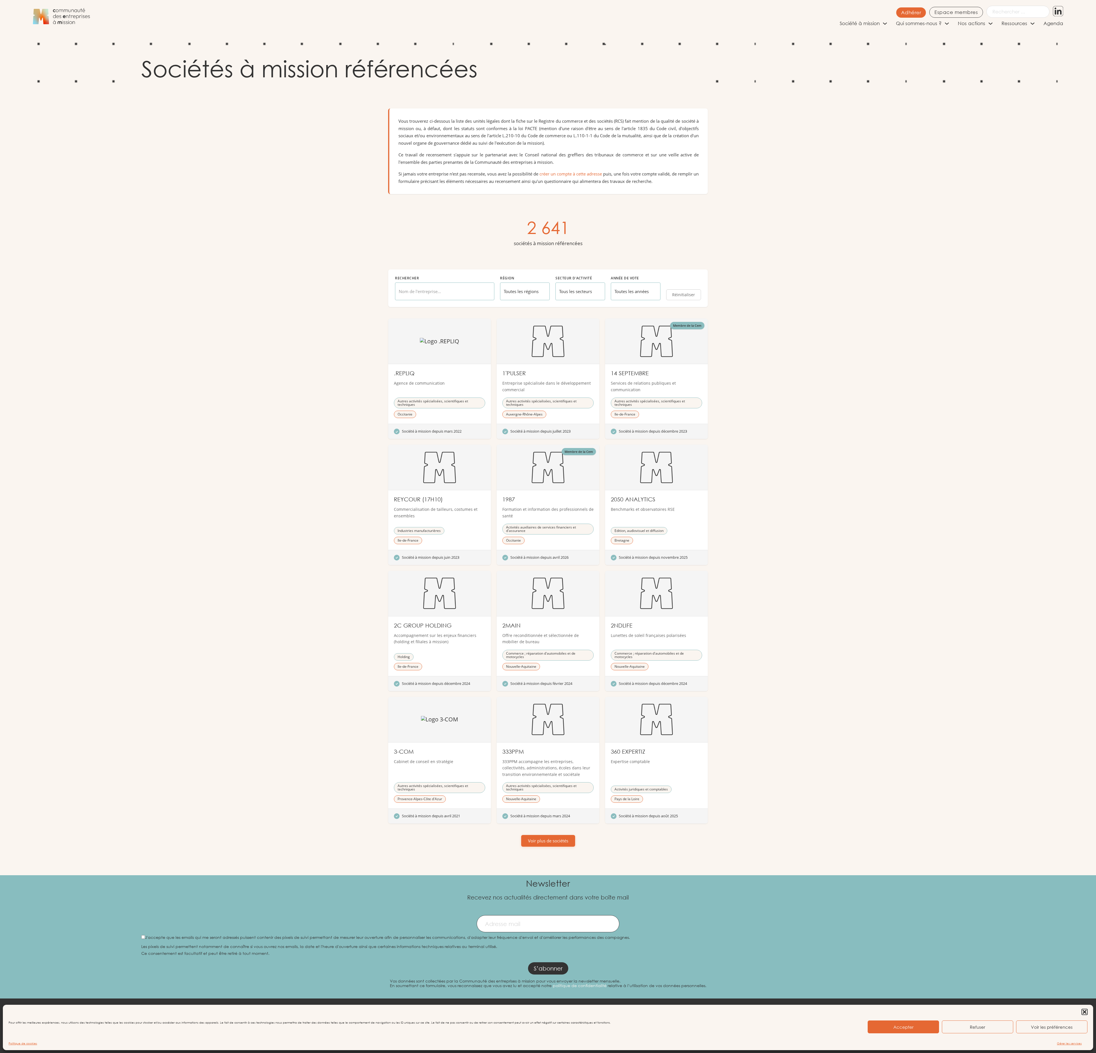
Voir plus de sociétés (548, 841)
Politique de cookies (23, 1043)
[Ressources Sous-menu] (1032, 23)
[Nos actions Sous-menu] (990, 23)
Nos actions (971, 23)
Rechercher (407, 278)
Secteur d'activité (573, 278)
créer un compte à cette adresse (570, 174)
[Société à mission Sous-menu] (885, 23)
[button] (1084, 1012)
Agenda (1053, 23)
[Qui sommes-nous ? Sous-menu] (946, 23)
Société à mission (860, 23)
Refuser (977, 1027)
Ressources (1014, 23)
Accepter (903, 1027)
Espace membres (956, 12)
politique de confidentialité (580, 985)
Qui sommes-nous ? (919, 23)
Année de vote (625, 278)
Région (507, 278)
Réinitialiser (683, 294)
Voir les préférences (1052, 1027)
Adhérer (911, 12)
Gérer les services (1069, 1043)
